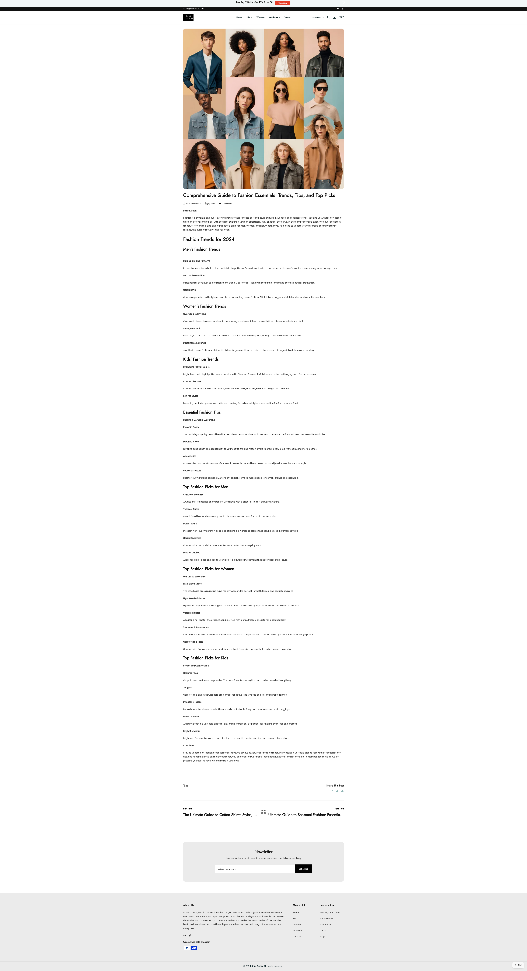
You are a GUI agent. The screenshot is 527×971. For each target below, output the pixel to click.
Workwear (273, 17)
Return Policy (326, 918)
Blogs (322, 936)
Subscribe (303, 868)
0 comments (227, 203)
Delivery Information (330, 912)
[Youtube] (338, 8)
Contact (287, 17)
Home (239, 17)
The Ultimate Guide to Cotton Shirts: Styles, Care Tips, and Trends (236, 814)
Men (249, 17)
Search (323, 930)
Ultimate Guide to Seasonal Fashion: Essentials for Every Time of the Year (326, 814)
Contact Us (325, 924)
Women (260, 17)
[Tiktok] (343, 8)
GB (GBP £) (317, 17)
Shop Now (282, 3)
